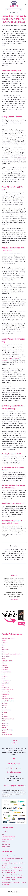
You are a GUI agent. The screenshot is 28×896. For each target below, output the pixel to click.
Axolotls (4, 640)
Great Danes (5, 694)
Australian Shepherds (8, 638)
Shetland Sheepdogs (8, 719)
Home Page (5, 832)
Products (4, 712)
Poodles (4, 707)
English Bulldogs (6, 681)
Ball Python (5, 643)
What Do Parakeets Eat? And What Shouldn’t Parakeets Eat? (12, 871)
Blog (3, 834)
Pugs (3, 714)
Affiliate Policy (6, 846)
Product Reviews (6, 710)
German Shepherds (7, 690)
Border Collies (6, 656)
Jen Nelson (6, 25)
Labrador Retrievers (7, 701)
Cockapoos (5, 669)
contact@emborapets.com (14, 768)
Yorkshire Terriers (7, 734)
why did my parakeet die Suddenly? (12, 875)
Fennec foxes (5, 683)
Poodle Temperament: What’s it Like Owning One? (12, 859)
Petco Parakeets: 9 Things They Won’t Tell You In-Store (14, 883)
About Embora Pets (7, 839)
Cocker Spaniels (6, 672)
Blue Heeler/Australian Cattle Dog (11, 654)
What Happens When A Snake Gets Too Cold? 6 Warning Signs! (13, 878)
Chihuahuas (5, 667)
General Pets (5, 687)
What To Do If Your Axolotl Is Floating (12, 868)
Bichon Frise (5, 649)
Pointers (4, 705)
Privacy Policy (6, 844)
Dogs (3, 678)
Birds (3, 652)
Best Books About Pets (8, 837)
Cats (3, 663)
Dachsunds (5, 676)
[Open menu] (25, 4)
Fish (3, 685)
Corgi (3, 674)
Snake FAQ (5, 725)
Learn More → (14, 599)
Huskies (16, 12)
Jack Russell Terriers (8, 698)
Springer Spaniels (7, 730)
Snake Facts (5, 723)
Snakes (4, 727)
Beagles (4, 645)
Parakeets (4, 703)
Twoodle (4, 732)
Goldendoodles (6, 692)
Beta (3, 647)
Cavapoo (4, 665)
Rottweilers (5, 716)
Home (11, 12)
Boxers (4, 658)
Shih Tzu (4, 721)
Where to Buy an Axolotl (8, 856)
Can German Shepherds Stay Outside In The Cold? (13, 864)
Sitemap (4, 842)
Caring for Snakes (7, 660)
